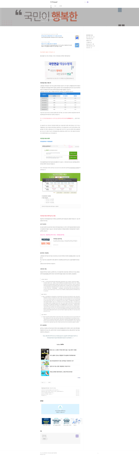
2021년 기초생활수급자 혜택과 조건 (47, 392)
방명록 (60, 6)
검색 (85, 2)
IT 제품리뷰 (89, 42)
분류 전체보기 (89, 35)
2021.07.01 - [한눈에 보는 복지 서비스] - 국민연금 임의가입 (52, 234)
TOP (98, 453)
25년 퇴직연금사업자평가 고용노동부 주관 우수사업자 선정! (52, 37)
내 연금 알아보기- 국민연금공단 (46, 141)
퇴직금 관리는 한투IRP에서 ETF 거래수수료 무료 (51, 36)
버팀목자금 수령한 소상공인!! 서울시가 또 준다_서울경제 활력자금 (52, 391)
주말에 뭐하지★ (89, 38)
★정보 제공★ (44, 436)
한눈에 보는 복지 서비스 (45, 388)
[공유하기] (44, 382)
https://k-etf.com (44, 42)
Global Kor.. (89, 47)
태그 (55, 6)
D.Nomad (53, 2)
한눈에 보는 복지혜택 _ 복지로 (46, 394)
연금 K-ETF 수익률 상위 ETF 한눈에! (49, 43)
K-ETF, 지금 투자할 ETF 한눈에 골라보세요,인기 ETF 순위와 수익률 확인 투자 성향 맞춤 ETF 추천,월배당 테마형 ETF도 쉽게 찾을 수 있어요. (56, 46)
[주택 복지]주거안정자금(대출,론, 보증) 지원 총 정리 (49, 390)
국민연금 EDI (43, 395)
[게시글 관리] (45, 382)
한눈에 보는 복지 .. (90, 44)
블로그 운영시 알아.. (90, 36)
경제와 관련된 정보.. (90, 45)
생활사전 (88, 40)
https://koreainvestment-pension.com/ (48, 34)
